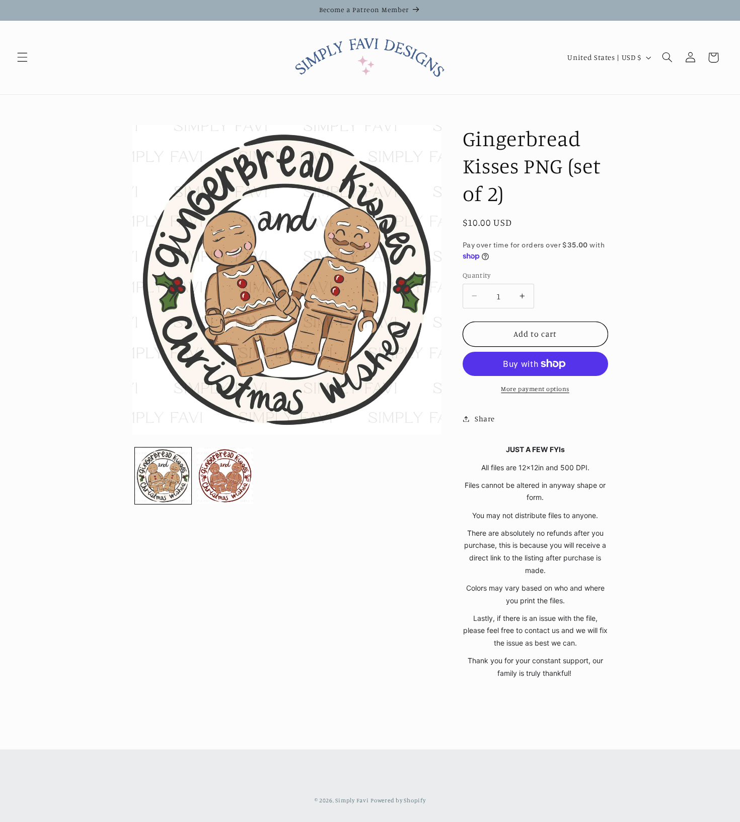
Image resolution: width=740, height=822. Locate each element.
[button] (22, 57)
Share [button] (485, 418)
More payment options (535, 389)
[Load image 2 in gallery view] (225, 476)
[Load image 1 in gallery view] (163, 476)
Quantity (476, 275)
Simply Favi (351, 800)
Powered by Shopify (398, 800)
